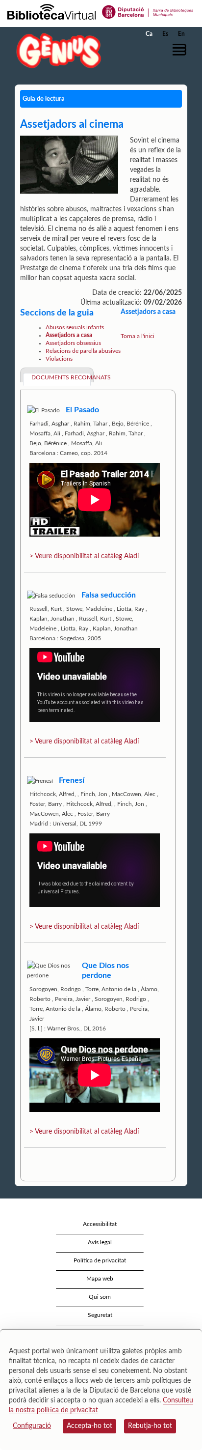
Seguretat (100, 1315)
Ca (149, 34)
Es (165, 34)
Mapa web (99, 1279)
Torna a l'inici (137, 336)
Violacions (59, 359)
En (181, 34)
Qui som (100, 1297)
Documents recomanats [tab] (61, 377)
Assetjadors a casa (69, 335)
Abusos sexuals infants (75, 327)
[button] (181, 49)
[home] (56, 50)
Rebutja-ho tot (150, 1426)
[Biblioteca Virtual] (51, 11)
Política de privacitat (100, 1260)
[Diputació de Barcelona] (148, 11)
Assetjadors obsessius (73, 343)
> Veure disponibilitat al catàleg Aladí (84, 556)
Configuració (32, 1426)
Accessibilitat (100, 1224)
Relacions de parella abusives (83, 351)
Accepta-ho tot (89, 1426)
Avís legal (100, 1242)
